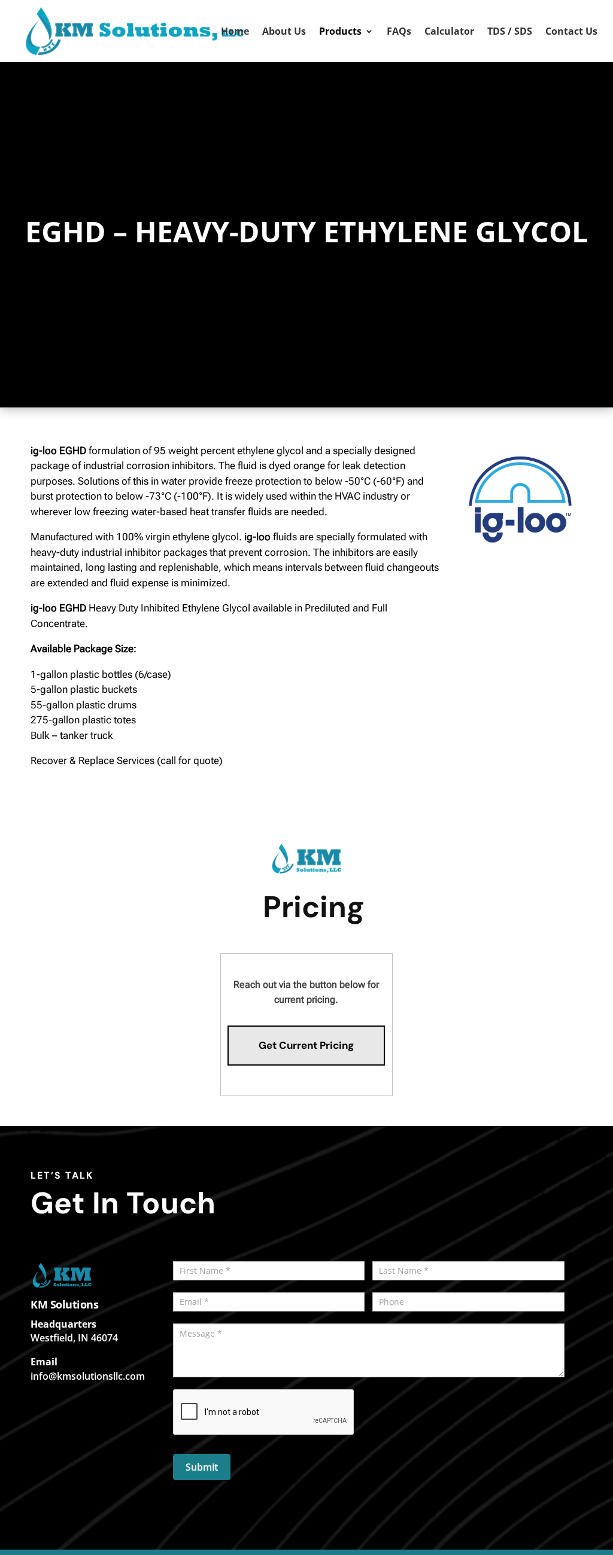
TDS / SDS (509, 32)
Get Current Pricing (306, 1045)
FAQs (399, 32)
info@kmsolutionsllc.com (88, 1376)
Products (340, 32)
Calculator (449, 32)
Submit (202, 1467)
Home (235, 32)
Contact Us (571, 32)
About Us (284, 32)
